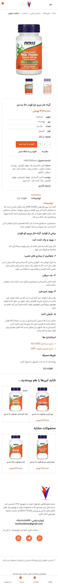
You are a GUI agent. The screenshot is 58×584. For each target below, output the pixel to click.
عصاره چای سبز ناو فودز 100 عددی (42, 462)
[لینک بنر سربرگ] (29, 292)
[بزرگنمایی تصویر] (51, 71)
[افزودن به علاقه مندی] (39, 408)
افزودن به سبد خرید (26, 144)
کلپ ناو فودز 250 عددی (16, 462)
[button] (45, 408)
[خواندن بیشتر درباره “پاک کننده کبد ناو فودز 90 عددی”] (18, 408)
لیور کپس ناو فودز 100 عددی (42, 414)
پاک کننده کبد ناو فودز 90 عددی (16, 414)
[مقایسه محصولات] (9, 5)
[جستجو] (45, 5)
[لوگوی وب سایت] (29, 4)
